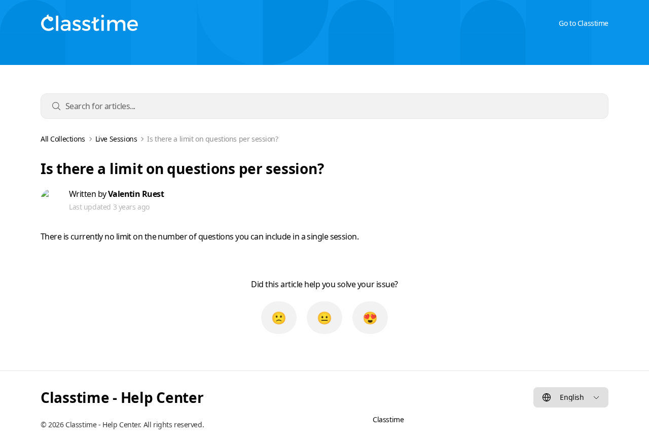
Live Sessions (116, 139)
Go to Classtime (583, 23)
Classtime (388, 419)
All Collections (63, 139)
